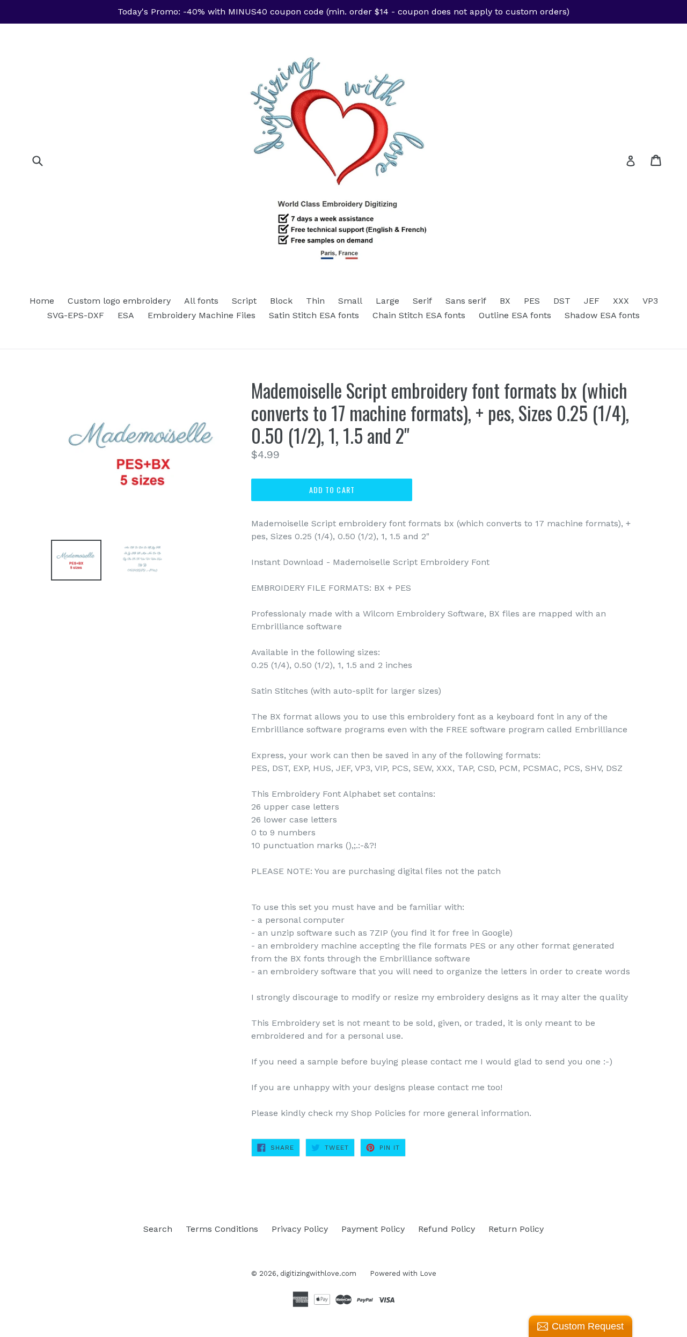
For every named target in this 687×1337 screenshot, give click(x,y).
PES (532, 301)
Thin (315, 301)
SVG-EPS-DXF (75, 315)
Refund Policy (446, 1229)
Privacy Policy (300, 1229)
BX (505, 301)
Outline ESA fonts (515, 315)
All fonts (201, 301)
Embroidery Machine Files (201, 315)
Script (244, 301)
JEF (592, 301)
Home (42, 301)
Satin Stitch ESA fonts (314, 315)
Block (281, 301)
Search (157, 1229)
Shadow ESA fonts (602, 315)
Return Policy (516, 1229)
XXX (621, 301)
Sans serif (465, 301)
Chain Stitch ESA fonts (418, 315)
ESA (126, 315)
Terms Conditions (222, 1229)
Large (387, 301)
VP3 (650, 301)
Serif (422, 301)
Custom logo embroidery (119, 301)
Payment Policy (373, 1229)
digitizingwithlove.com (318, 1273)
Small (350, 301)
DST (562, 301)
